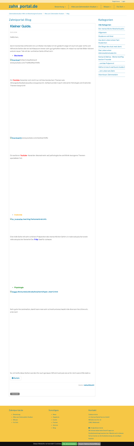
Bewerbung (59, 7)
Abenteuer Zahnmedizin (108, 75)
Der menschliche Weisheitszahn (111, 29)
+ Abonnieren (15, 394)
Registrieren (116, 1)
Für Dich (120, 7)
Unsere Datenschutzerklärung (89, 444)
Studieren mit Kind (105, 36)
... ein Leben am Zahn (106, 71)
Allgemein (102, 33)
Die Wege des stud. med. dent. (110, 47)
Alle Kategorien (104, 25)
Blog (68, 13)
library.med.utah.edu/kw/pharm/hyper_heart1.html (38, 292)
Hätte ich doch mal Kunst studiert (111, 67)
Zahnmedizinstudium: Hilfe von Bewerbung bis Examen (25, 13)
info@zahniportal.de (96, 428)
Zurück (16, 378)
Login (123, 1)
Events (55, 420)
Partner (55, 422)
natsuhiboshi (89, 385)
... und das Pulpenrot (106, 63)
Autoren (55, 425)
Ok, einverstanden (69, 444)
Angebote (56, 417)
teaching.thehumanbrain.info (34, 219)
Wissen (107, 7)
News (54, 414)
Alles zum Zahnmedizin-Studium (84, 7)
